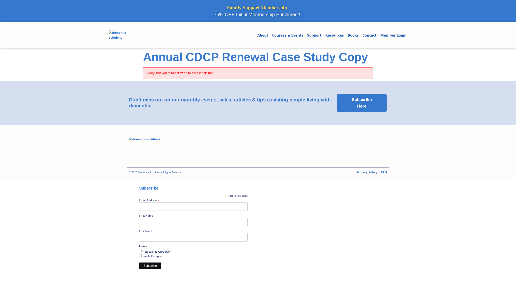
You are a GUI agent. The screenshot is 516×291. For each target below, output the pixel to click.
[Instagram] (335, 145)
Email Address (149, 200)
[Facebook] (289, 145)
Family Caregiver (152, 256)
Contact (369, 35)
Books (353, 35)
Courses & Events (287, 35)
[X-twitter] (357, 145)
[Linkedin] (312, 145)
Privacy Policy (367, 172)
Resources (334, 35)
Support (314, 35)
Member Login (393, 35)
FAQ (384, 172)
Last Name (146, 231)
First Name (146, 215)
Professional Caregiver (156, 251)
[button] (410, 35)
